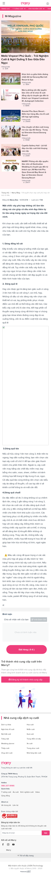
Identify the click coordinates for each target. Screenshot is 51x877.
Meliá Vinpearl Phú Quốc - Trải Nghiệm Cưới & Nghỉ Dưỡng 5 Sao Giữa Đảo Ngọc (25, 59)
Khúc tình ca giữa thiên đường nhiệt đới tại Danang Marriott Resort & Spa (35, 77)
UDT (29, 871)
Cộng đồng (5, 796)
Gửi (45, 833)
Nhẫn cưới (31, 729)
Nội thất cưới (6, 734)
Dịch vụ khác (6, 725)
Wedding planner (7, 743)
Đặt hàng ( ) (26, 649)
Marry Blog (16, 193)
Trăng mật (5, 739)
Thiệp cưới (5, 748)
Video (37, 792)
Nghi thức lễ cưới (7, 729)
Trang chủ (5, 9)
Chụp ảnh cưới (6, 753)
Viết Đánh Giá (40, 619)
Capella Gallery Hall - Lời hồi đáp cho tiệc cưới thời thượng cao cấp (34, 148)
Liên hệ (15, 805)
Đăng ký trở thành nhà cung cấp (26, 679)
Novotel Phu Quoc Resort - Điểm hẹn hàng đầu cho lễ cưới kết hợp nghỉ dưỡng (35, 114)
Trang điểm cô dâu (34, 739)
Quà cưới (30, 734)
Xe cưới (29, 743)
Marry (8, 850)
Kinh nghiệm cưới (27, 792)
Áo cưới (16, 792)
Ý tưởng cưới (6, 792)
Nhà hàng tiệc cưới (34, 753)
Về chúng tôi (6, 805)
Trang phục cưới (33, 748)
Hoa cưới (30, 725)
